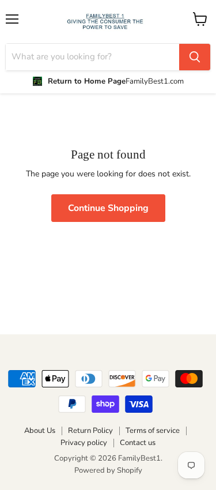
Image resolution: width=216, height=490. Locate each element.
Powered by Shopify (108, 470)
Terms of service (153, 430)
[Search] (194, 57)
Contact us (138, 443)
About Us (39, 430)
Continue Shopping (108, 208)
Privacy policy (83, 443)
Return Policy (90, 430)
